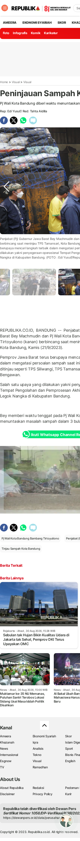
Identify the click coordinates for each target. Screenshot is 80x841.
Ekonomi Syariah (37, 22)
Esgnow (6, 761)
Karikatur (51, 33)
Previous (6, 247)
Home (4, 82)
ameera (9, 22)
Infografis (20, 33)
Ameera (5, 736)
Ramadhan (40, 767)
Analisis (38, 748)
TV (2, 767)
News (4, 748)
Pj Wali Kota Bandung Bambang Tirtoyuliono (30, 538)
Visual (16, 82)
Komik (35, 33)
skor (62, 22)
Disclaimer (7, 794)
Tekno (37, 755)
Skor (68, 736)
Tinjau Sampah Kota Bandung (21, 548)
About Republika (12, 788)
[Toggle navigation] (4, 8)
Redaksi (38, 788)
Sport (69, 748)
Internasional (9, 755)
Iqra (35, 742)
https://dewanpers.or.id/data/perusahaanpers (36, 818)
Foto (6, 33)
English (70, 761)
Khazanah (7, 742)
